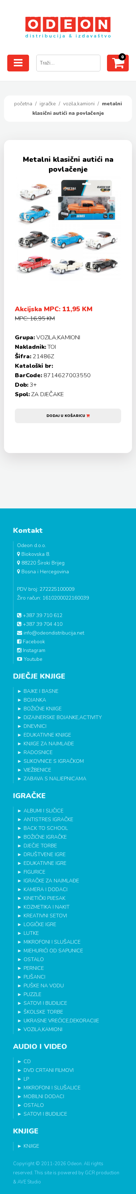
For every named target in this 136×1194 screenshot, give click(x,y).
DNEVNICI (35, 726)
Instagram (33, 650)
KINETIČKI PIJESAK (44, 898)
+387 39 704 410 (41, 624)
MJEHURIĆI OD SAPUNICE (53, 950)
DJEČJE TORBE (40, 845)
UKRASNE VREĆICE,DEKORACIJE (61, 1020)
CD (27, 1061)
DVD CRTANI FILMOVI (49, 1070)
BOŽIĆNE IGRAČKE (45, 837)
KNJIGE (31, 1146)
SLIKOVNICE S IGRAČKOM (54, 761)
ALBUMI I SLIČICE (43, 810)
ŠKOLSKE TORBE (43, 1011)
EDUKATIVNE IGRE (45, 863)
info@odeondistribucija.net (53, 632)
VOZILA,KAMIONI (79, 103)
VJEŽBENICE (37, 769)
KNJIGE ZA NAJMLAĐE (49, 743)
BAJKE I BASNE (41, 691)
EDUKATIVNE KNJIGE (47, 734)
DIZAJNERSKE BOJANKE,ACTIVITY (63, 717)
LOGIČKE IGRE (40, 924)
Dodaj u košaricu (66, 415)
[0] (118, 66)
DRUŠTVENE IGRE (45, 854)
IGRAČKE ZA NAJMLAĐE (51, 880)
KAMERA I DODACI (45, 889)
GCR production (102, 1173)
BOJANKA (35, 699)
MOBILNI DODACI (44, 1096)
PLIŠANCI (34, 976)
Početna (23, 103)
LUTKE (31, 933)
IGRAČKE (48, 103)
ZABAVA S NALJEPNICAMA (55, 778)
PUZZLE (32, 994)
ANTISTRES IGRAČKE (48, 819)
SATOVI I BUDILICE (45, 1003)
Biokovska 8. (35, 554)
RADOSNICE (38, 752)
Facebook (33, 641)
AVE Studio (29, 1182)
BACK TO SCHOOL (46, 828)
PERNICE (34, 968)
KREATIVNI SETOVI (45, 915)
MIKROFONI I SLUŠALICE (52, 942)
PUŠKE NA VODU (44, 985)
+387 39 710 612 (41, 615)
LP (26, 1079)
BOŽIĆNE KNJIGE (43, 708)
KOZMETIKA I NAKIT (47, 907)
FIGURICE (34, 872)
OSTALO (34, 959)
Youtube (32, 659)
